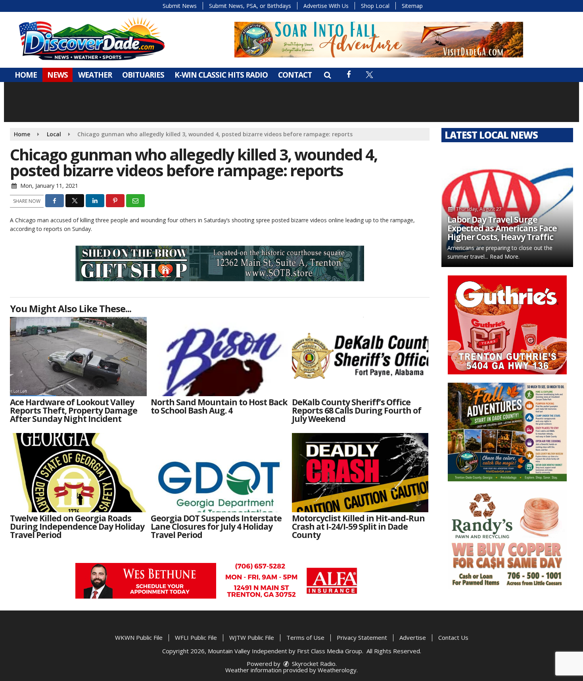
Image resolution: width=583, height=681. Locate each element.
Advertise (412, 637)
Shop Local (375, 6)
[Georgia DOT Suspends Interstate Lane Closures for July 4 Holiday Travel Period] (219, 472)
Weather (95, 75)
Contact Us (453, 637)
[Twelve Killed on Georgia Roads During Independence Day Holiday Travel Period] (78, 472)
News (57, 75)
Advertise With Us (326, 6)
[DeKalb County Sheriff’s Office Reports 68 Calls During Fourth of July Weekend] (360, 356)
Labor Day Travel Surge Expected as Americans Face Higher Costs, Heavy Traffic (502, 228)
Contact (295, 75)
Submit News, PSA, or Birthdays (250, 6)
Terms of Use (305, 637)
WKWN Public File (139, 637)
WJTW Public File (251, 637)
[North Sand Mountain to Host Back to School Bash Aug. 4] (219, 356)
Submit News (180, 6)
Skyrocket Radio (313, 664)
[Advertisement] (378, 39)
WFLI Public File (196, 637)
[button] (327, 75)
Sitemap (412, 6)
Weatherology (337, 670)
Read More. (505, 256)
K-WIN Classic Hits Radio (221, 75)
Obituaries (143, 75)
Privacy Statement (362, 637)
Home (26, 75)
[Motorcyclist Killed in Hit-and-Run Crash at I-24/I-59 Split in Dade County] (360, 472)
